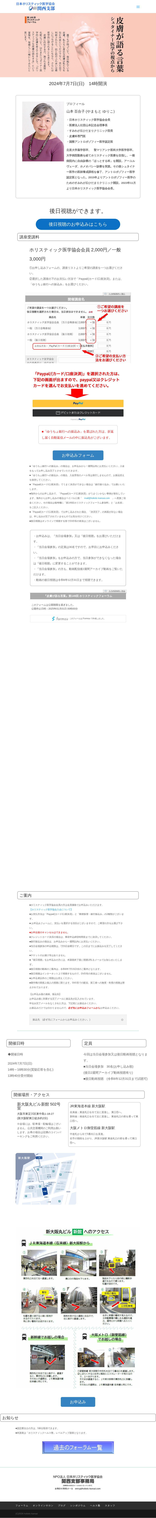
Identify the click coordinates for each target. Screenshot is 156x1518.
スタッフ (110, 1505)
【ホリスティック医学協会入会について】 (51, 909)
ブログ (62, 1505)
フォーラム (22, 1505)
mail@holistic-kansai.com (97, 498)
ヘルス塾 (95, 1505)
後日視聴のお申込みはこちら (78, 224)
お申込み (78, 1402)
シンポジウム (78, 1505)
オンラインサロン (43, 1505)
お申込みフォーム (78, 455)
